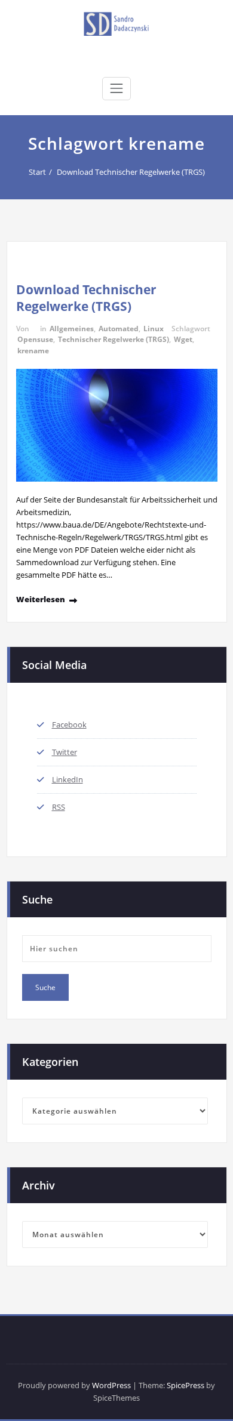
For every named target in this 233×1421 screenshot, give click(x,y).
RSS (58, 807)
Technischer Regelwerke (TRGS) (113, 339)
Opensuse (35, 339)
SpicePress (185, 1385)
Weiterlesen (40, 599)
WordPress (111, 1385)
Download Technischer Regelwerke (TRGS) (131, 172)
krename (33, 351)
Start (37, 172)
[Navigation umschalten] (116, 88)
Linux (153, 328)
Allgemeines (72, 328)
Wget (183, 339)
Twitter (64, 752)
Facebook (69, 724)
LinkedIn (67, 779)
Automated (119, 328)
